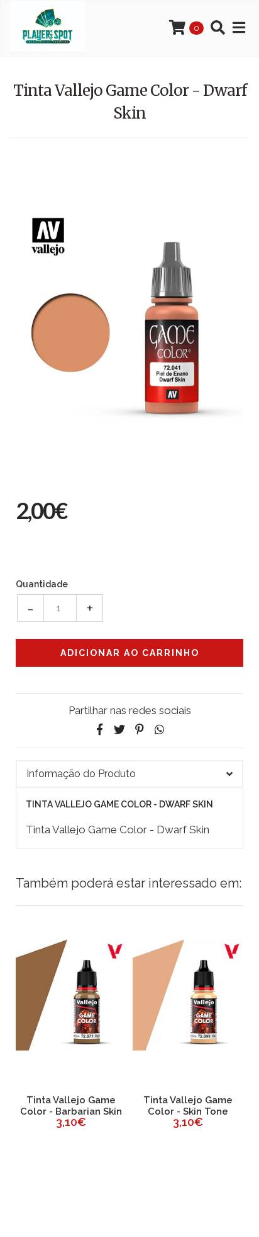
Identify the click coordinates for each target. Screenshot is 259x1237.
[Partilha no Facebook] (99, 729)
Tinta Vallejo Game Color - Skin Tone (118, 1105)
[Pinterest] (140, 729)
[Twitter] (119, 729)
